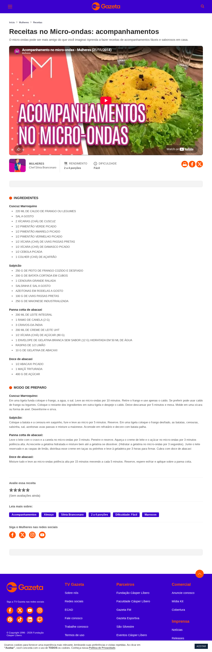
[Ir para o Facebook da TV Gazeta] (192, 164)
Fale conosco (73, 618)
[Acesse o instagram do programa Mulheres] (32, 535)
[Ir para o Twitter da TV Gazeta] (199, 164)
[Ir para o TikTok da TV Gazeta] (20, 619)
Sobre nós (71, 593)
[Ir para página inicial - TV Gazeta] (106, 6)
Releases (178, 638)
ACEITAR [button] (201, 646)
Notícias (177, 629)
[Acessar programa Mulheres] (17, 166)
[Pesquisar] (202, 7)
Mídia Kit (177, 601)
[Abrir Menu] (10, 6)
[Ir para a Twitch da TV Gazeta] (39, 619)
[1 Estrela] (11, 490)
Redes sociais (74, 601)
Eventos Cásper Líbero (131, 635)
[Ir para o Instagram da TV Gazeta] (39, 610)
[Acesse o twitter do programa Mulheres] (22, 535)
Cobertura (178, 609)
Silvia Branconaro (72, 514)
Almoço (49, 514)
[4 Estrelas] (24, 490)
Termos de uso (74, 635)
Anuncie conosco (183, 593)
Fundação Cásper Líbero (132, 593)
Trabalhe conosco (76, 626)
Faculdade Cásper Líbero (133, 601)
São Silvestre (125, 626)
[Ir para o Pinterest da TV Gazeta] (10, 619)
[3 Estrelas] (19, 490)
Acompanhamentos (24, 514)
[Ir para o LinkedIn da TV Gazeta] (29, 619)
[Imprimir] (184, 164)
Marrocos (151, 514)
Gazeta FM (123, 609)
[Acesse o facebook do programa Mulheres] (12, 535)
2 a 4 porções (99, 514)
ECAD (69, 609)
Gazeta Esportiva (127, 618)
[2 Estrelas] (15, 490)
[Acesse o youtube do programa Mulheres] (42, 535)
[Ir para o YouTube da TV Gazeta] (29, 610)
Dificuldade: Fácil (126, 514)
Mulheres (36, 163)
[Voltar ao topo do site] (199, 574)
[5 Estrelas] (28, 490)
